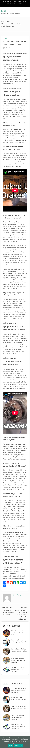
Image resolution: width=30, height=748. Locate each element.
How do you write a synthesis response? (8, 613)
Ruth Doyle (9, 48)
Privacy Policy (11, 4)
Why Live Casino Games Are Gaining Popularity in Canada (18, 633)
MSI (3, 11)
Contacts (19, 4)
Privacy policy (18, 745)
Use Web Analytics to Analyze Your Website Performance (18, 669)
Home (4, 1)
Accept (10, 745)
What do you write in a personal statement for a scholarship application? (21, 615)
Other (5, 38)
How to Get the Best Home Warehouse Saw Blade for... (18, 660)
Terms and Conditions (20, 1)
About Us (9, 1)
